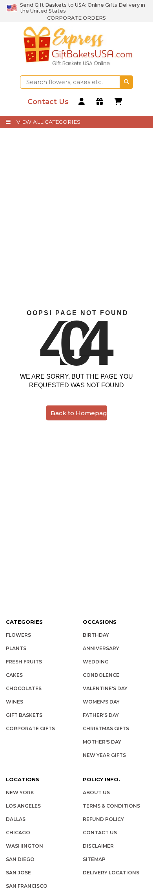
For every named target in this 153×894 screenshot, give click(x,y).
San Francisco (26, 886)
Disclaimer (98, 846)
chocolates (24, 688)
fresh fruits (24, 662)
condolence (101, 675)
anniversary (101, 648)
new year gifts (104, 755)
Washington (24, 846)
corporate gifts (30, 728)
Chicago (18, 832)
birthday (96, 635)
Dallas (16, 819)
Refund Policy (103, 819)
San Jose (18, 873)
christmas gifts (106, 728)
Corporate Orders (76, 18)
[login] (82, 102)
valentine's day (105, 688)
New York (20, 792)
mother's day (102, 742)
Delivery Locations (111, 873)
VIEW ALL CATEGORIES (48, 122)
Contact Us (100, 832)
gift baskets (24, 715)
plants (16, 648)
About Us (96, 792)
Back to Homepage (79, 413)
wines (14, 702)
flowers (18, 635)
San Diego (20, 859)
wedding (96, 662)
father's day (101, 715)
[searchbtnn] (126, 82)
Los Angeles (23, 806)
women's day (101, 702)
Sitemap (94, 859)
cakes (14, 675)
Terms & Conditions (111, 806)
